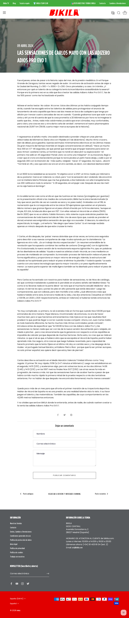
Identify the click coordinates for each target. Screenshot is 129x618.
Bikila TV (6, 3)
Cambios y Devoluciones (117, 3)
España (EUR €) (16, 599)
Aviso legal (13, 544)
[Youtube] (17, 583)
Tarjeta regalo (24, 3)
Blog (14, 3)
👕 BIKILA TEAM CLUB (40, 3)
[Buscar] (118, 13)
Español (13, 604)
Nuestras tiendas (16, 523)
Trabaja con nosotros (17, 557)
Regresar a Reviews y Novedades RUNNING (64, 494)
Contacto (102, 3)
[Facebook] (11, 583)
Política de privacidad (17, 548)
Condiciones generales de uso (20, 536)
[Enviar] (48, 573)
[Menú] (4, 12)
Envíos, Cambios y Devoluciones (21, 532)
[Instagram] (22, 583)
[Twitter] (28, 583)
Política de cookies (16, 552)
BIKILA (18, 610)
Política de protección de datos (21, 540)
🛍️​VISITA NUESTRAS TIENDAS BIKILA (83, 3)
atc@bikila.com (77, 548)
